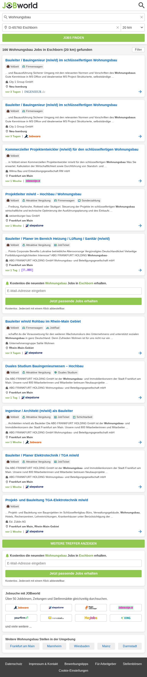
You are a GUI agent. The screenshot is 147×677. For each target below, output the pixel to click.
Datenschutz (13, 664)
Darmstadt (130, 646)
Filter (138, 49)
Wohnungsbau (21, 50)
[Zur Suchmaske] (142, 5)
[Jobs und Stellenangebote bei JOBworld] (20, 5)
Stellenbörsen (132, 664)
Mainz (106, 646)
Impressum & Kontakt (43, 664)
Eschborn (55, 50)
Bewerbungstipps (76, 664)
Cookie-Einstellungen (73, 670)
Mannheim (54, 646)
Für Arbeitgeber (105, 664)
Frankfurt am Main (22, 646)
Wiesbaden (82, 646)
